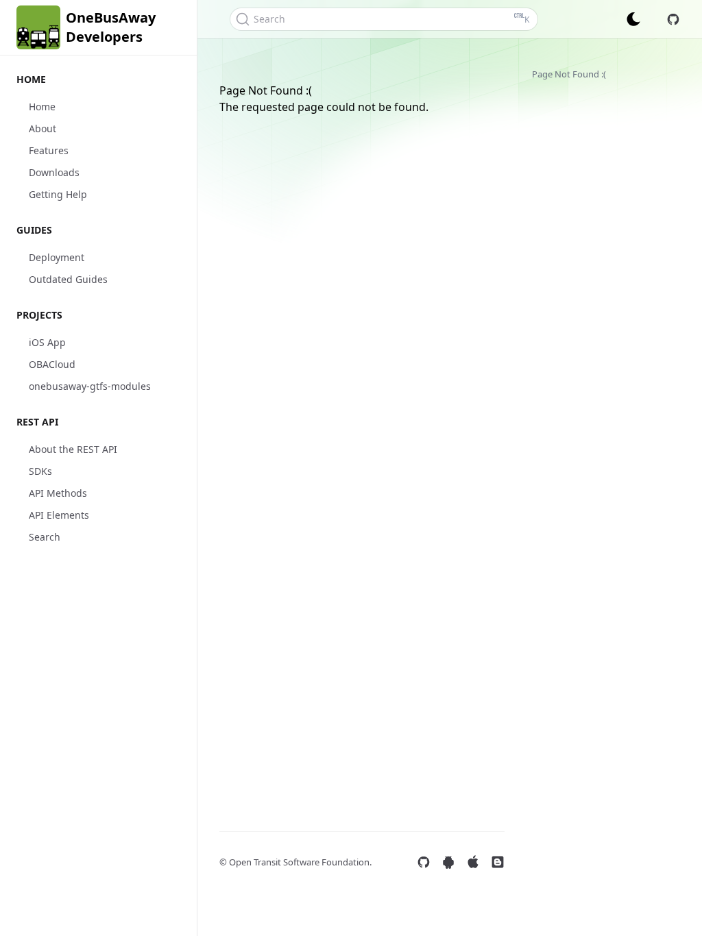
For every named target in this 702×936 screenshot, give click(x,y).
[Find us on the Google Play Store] (448, 862)
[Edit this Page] (673, 19)
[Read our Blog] (498, 862)
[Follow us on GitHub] (424, 862)
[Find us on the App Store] (473, 862)
